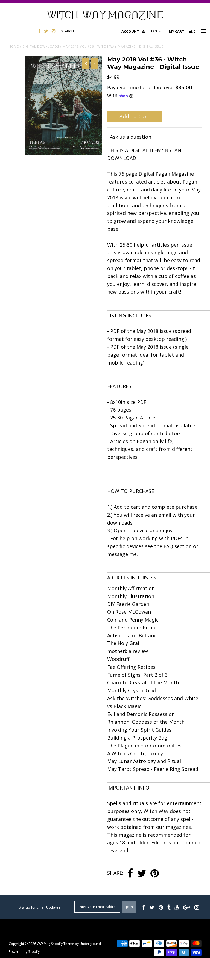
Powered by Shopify (24, 951)
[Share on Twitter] (141, 873)
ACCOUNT (130, 31)
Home (14, 46)
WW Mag (43, 943)
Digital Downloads (40, 46)
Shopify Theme (62, 943)
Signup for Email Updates (39, 907)
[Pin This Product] (154, 873)
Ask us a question (130, 137)
